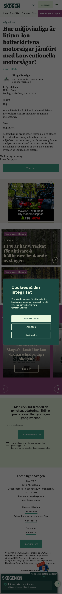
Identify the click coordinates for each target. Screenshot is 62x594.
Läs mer (23, 308)
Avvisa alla (31, 335)
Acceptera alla (31, 318)
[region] (31, 297)
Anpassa (31, 327)
